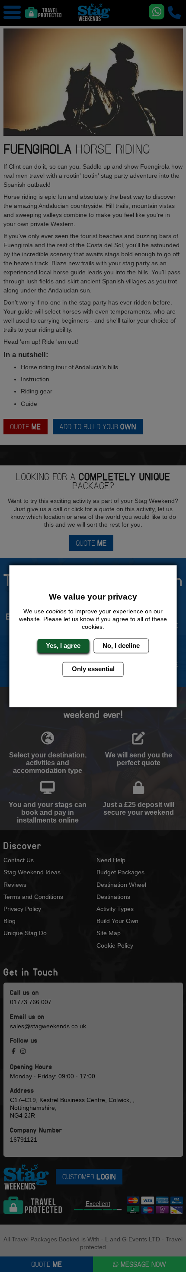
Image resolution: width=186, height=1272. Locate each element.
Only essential (93, 669)
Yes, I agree (63, 645)
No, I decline (121, 645)
